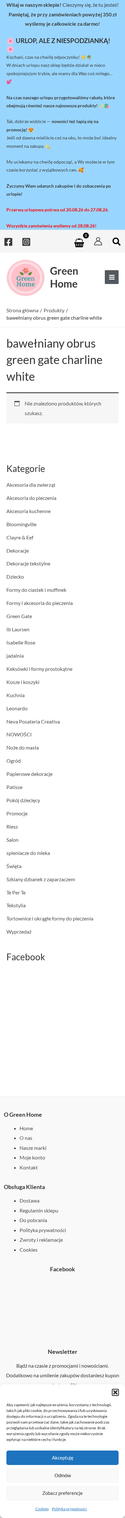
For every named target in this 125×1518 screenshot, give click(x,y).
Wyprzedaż (18, 931)
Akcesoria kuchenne (28, 511)
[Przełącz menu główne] (112, 277)
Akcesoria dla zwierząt (30, 485)
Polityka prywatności (69, 1508)
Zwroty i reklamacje (41, 1240)
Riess (12, 826)
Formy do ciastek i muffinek (36, 590)
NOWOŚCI (19, 734)
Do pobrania (33, 1220)
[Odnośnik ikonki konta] (98, 241)
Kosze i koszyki (22, 682)
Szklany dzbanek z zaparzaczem (40, 879)
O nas (26, 1138)
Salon (12, 840)
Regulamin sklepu (39, 1210)
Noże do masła (22, 747)
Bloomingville (21, 524)
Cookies (42, 1508)
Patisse (14, 787)
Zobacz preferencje (62, 1493)
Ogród (13, 761)
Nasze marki (33, 1148)
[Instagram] (26, 241)
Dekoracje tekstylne (28, 563)
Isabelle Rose (20, 642)
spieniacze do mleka (28, 853)
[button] (115, 1392)
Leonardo (17, 708)
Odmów (62, 1475)
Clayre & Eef (19, 537)
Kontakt (29, 1167)
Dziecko (15, 576)
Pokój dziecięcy (23, 800)
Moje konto (32, 1157)
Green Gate (19, 616)
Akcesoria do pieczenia (31, 498)
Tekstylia (16, 905)
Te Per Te (16, 892)
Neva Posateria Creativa (33, 721)
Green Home (64, 276)
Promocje (17, 813)
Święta (13, 866)
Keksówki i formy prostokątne (39, 669)
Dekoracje (17, 550)
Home (26, 1128)
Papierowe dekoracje (29, 774)
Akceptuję (62, 1457)
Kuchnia (15, 695)
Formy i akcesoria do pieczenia (39, 603)
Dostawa (29, 1200)
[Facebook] (8, 241)
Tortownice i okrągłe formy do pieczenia (49, 918)
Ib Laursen (17, 629)
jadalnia (15, 655)
